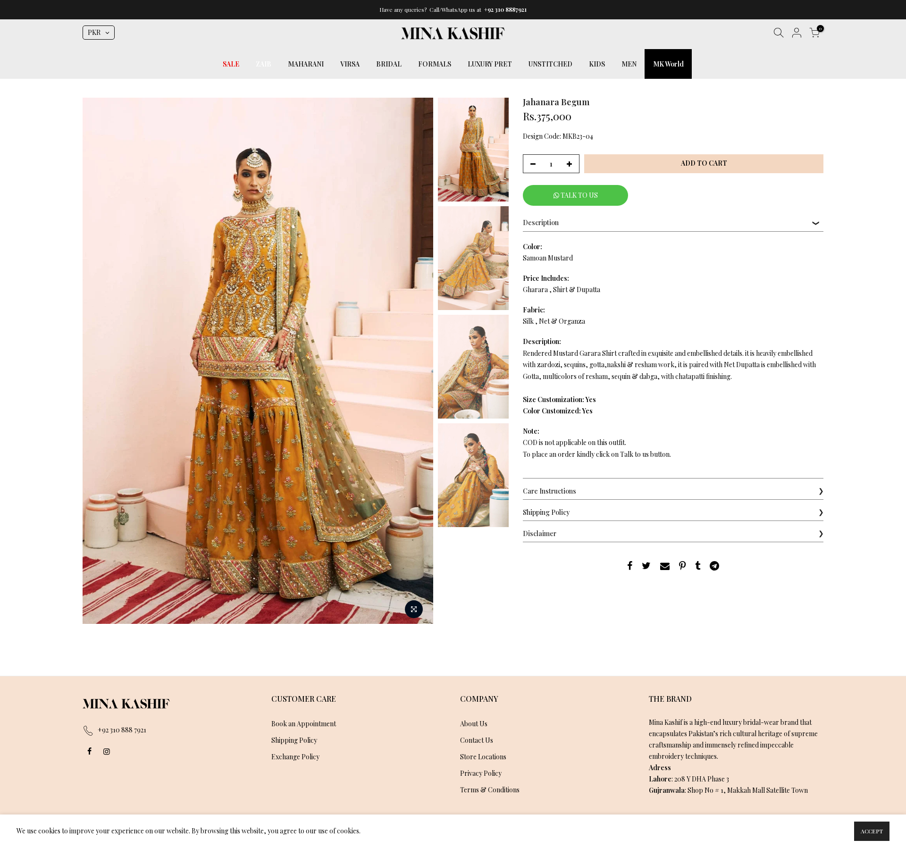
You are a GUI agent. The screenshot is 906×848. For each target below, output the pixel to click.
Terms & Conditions (490, 789)
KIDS (597, 63)
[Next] (416, 360)
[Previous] (99, 360)
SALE (231, 63)
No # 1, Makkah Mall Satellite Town (756, 790)
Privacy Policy (481, 773)
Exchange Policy (295, 756)
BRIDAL (389, 63)
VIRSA (350, 63)
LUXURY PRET (490, 63)
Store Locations (483, 756)
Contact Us (476, 740)
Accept (872, 831)
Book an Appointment (303, 723)
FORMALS (434, 63)
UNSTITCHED (550, 63)
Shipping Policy (294, 740)
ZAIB (263, 63)
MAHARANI (306, 63)
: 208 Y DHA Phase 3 (689, 778)
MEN (629, 63)
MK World (668, 63)
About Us (473, 723)
